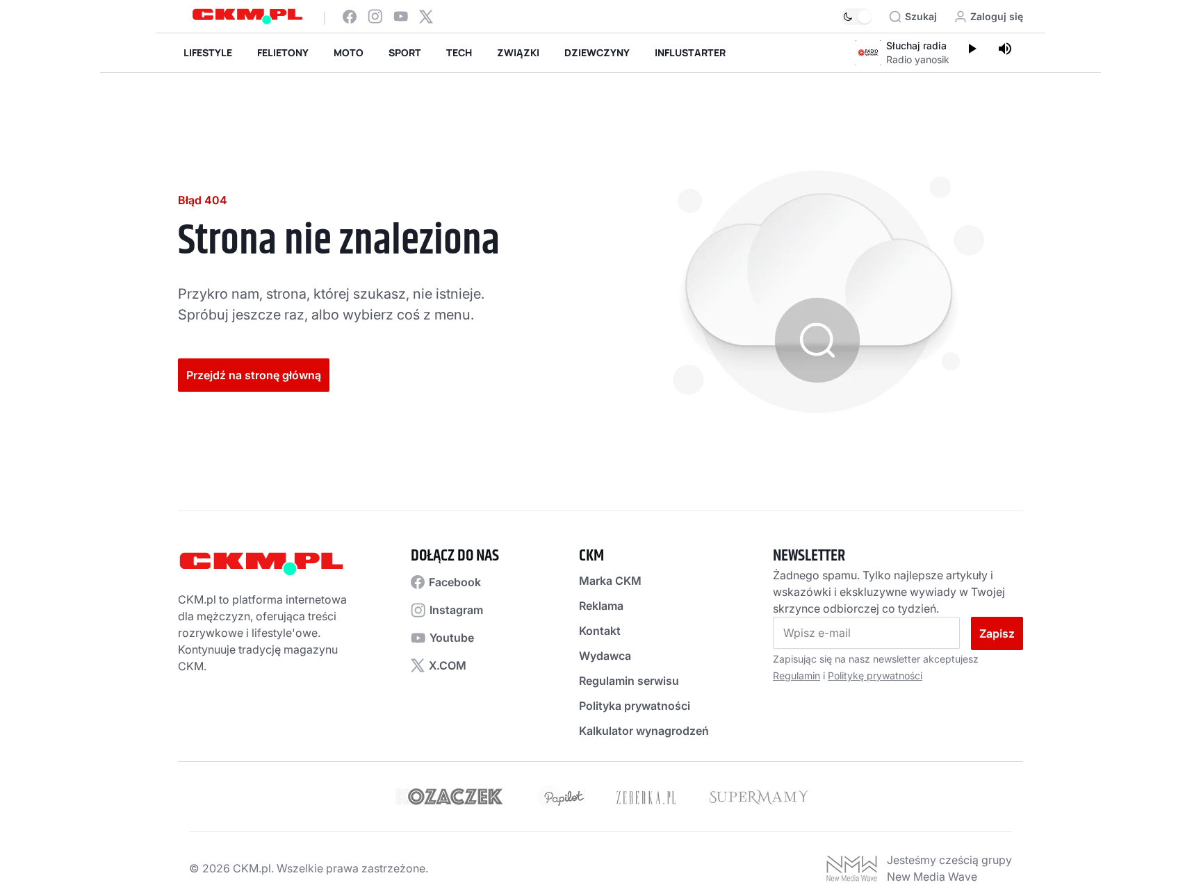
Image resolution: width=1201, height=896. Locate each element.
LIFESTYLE (207, 52)
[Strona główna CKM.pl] (247, 16)
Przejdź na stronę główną (253, 375)
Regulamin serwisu (629, 681)
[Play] (971, 50)
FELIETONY (283, 52)
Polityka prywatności (634, 706)
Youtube (452, 638)
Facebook (455, 582)
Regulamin (796, 675)
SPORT (405, 52)
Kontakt (600, 631)
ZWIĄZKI (518, 52)
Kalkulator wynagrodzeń (644, 731)
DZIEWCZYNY (597, 52)
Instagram (456, 610)
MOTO (348, 52)
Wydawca (605, 656)
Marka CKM (610, 581)
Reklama (601, 606)
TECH (459, 52)
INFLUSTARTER (690, 52)
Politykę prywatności (875, 675)
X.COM (447, 665)
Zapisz (997, 633)
